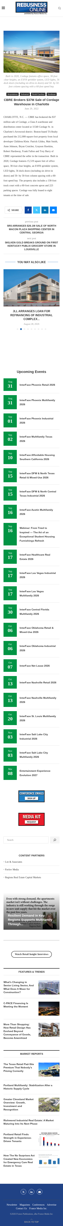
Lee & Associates (13, 817)
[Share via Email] (53, 210)
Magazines (25, 1160)
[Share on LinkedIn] (44, 210)
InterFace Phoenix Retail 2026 (37, 340)
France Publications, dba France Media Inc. (34, 1170)
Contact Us (21, 1164)
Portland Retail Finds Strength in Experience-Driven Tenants (18, 1093)
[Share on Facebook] (28, 210)
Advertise (51, 1160)
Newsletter (12, 1160)
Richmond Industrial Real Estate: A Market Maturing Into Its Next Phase (29, 1078)
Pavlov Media (12, 825)
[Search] (59, 8)
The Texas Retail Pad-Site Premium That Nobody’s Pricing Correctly (19, 1023)
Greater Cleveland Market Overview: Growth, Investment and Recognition (19, 1060)
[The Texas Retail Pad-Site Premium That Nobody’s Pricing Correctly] (48, 1025)
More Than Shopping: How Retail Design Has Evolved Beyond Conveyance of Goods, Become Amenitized (17, 987)
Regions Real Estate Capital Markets (23, 833)
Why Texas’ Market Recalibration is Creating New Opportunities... (33, 876)
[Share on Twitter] (36, 210)
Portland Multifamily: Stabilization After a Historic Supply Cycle (28, 1043)
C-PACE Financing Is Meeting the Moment (16, 961)
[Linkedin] (31, 1147)
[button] (6, 277)
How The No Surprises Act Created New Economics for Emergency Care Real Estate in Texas (19, 1116)
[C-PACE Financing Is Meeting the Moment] (48, 964)
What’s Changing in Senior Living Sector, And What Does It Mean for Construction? (19, 943)
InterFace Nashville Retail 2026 (38, 638)
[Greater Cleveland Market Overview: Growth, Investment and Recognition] (48, 1060)
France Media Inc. (38, 1164)
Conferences (38, 1160)
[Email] (39, 1147)
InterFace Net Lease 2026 (35, 621)
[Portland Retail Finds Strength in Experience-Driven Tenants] (48, 1096)
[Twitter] (23, 1147)
